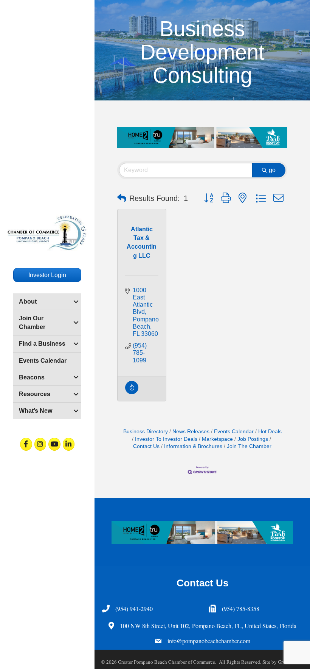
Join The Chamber (249, 446)
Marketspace (217, 439)
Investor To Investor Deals (166, 439)
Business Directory (145, 431)
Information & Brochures (193, 446)
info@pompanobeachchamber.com (208, 641)
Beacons (32, 377)
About (28, 301)
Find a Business (42, 343)
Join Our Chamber (32, 322)
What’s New (35, 410)
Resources (34, 394)
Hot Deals (270, 431)
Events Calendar (43, 360)
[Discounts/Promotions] (131, 392)
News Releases (190, 431)
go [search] (272, 170)
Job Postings (252, 439)
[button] (121, 198)
